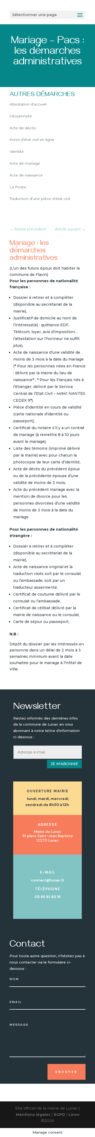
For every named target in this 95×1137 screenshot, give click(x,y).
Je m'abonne (64, 763)
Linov (74, 1114)
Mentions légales (33, 1114)
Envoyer (66, 1072)
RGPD (59, 1114)
